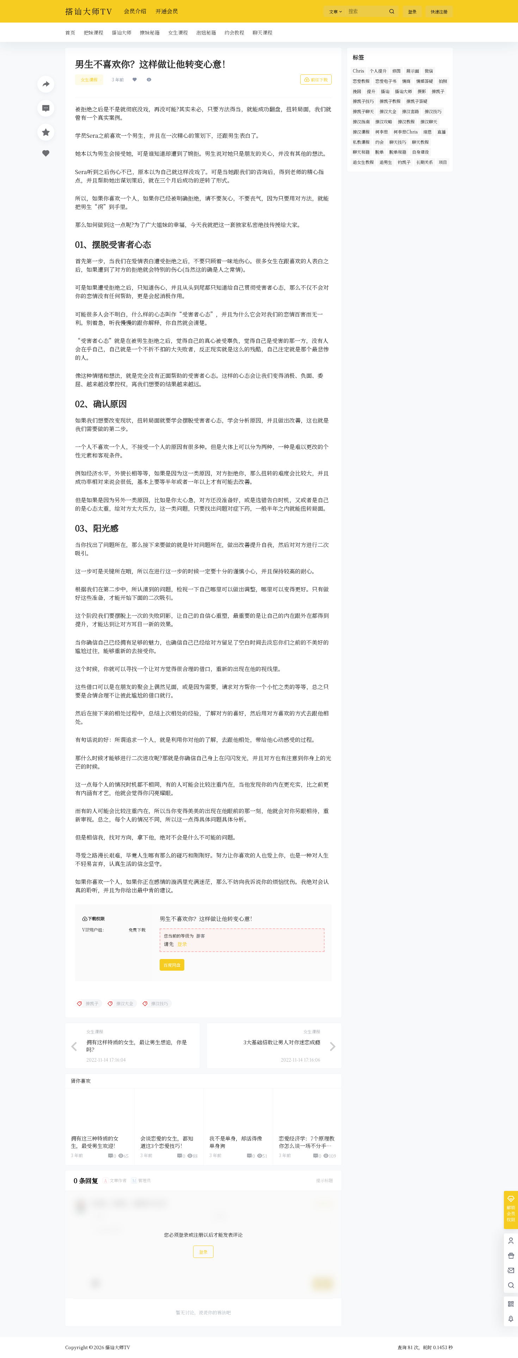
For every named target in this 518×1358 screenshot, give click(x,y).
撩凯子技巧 (363, 101)
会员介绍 (135, 11)
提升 (371, 91)
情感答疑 (424, 81)
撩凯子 (438, 91)
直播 (441, 132)
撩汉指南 (361, 121)
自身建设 (420, 152)
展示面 (412, 71)
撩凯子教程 (390, 101)
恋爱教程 (361, 81)
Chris (358, 71)
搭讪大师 (403, 91)
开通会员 (166, 11)
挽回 (357, 91)
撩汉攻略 (383, 121)
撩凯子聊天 (363, 111)
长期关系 (424, 162)
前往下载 (319, 79)
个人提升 (378, 71)
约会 (379, 142)
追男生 (386, 162)
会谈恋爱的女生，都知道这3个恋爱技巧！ (166, 1142)
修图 (396, 71)
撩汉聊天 (428, 121)
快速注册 (439, 11)
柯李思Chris (406, 132)
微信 (429, 71)
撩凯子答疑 (416, 101)
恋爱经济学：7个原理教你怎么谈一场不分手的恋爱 (306, 1146)
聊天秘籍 (361, 152)
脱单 (379, 152)
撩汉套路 (410, 111)
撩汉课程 (361, 132)
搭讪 (385, 91)
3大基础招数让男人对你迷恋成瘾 (281, 1042)
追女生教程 (363, 162)
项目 (443, 162)
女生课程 (89, 79)
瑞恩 (427, 132)
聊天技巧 (397, 142)
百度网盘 (172, 965)
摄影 (422, 91)
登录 (412, 11)
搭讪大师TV (117, 1347)
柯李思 (381, 132)
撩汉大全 (388, 111)
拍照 (443, 81)
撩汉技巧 (433, 111)
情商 (406, 81)
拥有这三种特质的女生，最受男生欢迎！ (94, 1142)
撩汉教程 (406, 121)
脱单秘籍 (397, 152)
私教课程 (361, 142)
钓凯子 (404, 162)
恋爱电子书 (385, 81)
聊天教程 (420, 142)
